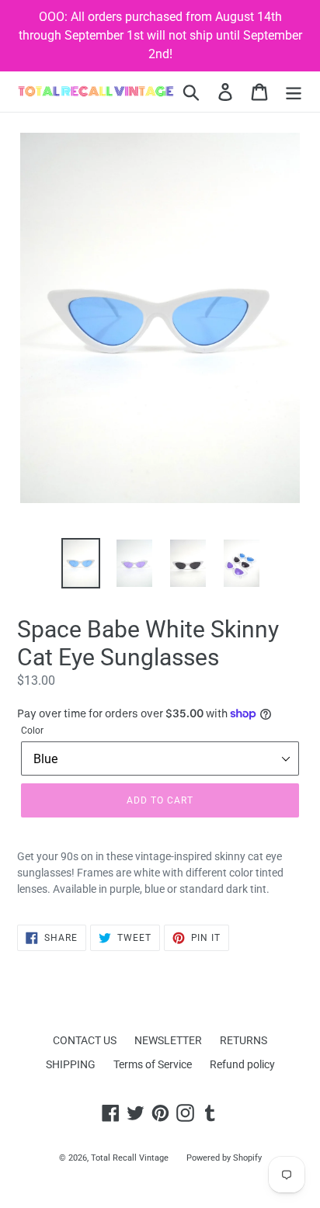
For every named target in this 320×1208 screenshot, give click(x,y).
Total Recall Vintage (130, 1158)
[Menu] (294, 92)
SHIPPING (71, 1064)
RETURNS (243, 1040)
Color (32, 730)
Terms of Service (152, 1064)
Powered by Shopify (224, 1158)
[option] (81, 563)
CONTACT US (85, 1040)
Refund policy (242, 1064)
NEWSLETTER (168, 1040)
